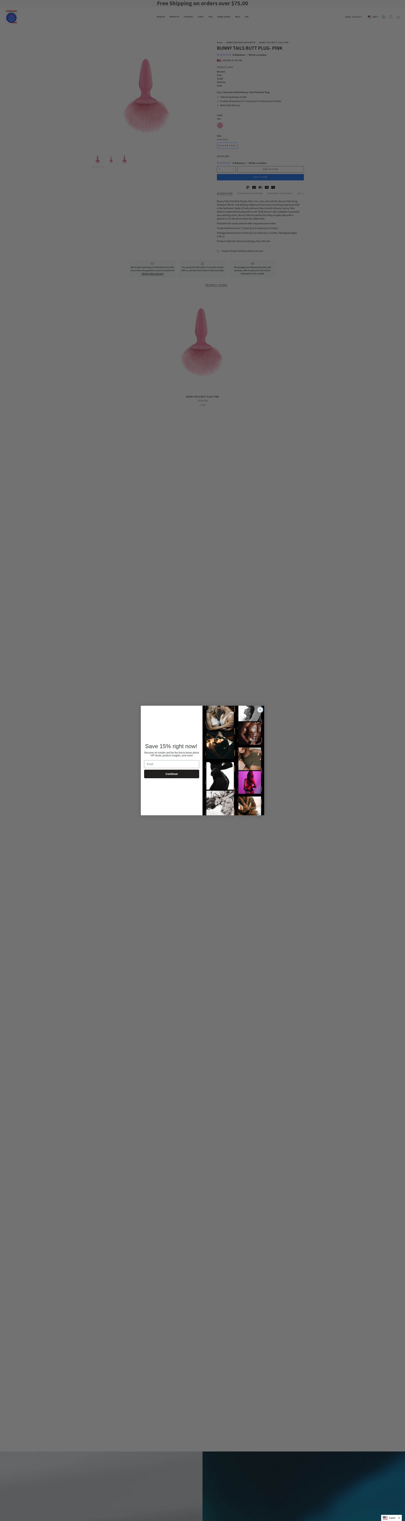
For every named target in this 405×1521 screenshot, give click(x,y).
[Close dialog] (260, 710)
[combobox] (391, 1518)
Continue (171, 774)
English (392, 1518)
